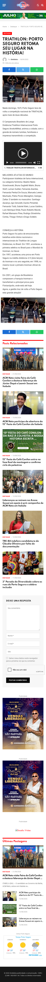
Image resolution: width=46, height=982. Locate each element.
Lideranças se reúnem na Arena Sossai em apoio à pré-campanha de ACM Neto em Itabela (23, 503)
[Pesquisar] (42, 5)
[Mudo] (34, 162)
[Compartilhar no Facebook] (9, 69)
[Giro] (23, 5)
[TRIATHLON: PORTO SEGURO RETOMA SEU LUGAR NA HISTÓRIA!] (23, 88)
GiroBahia (14, 59)
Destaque (7, 33)
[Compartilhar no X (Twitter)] (23, 69)
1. (20, 168)
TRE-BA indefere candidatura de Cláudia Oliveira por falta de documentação (21, 544)
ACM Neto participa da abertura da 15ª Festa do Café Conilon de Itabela (30, 895)
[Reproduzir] (7, 162)
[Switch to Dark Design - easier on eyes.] (38, 5)
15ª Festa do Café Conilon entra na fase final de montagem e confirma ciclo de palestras (22, 462)
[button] (23, 153)
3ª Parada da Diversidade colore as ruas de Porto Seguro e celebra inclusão (22, 585)
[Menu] (4, 5)
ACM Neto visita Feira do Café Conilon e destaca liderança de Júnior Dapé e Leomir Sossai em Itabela (22, 878)
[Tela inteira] (38, 162)
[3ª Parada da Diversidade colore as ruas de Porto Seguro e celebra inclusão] (23, 563)
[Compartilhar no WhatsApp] (36, 69)
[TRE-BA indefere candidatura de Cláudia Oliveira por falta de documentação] (23, 522)
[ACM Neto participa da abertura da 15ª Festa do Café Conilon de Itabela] (23, 402)
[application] (23, 153)
